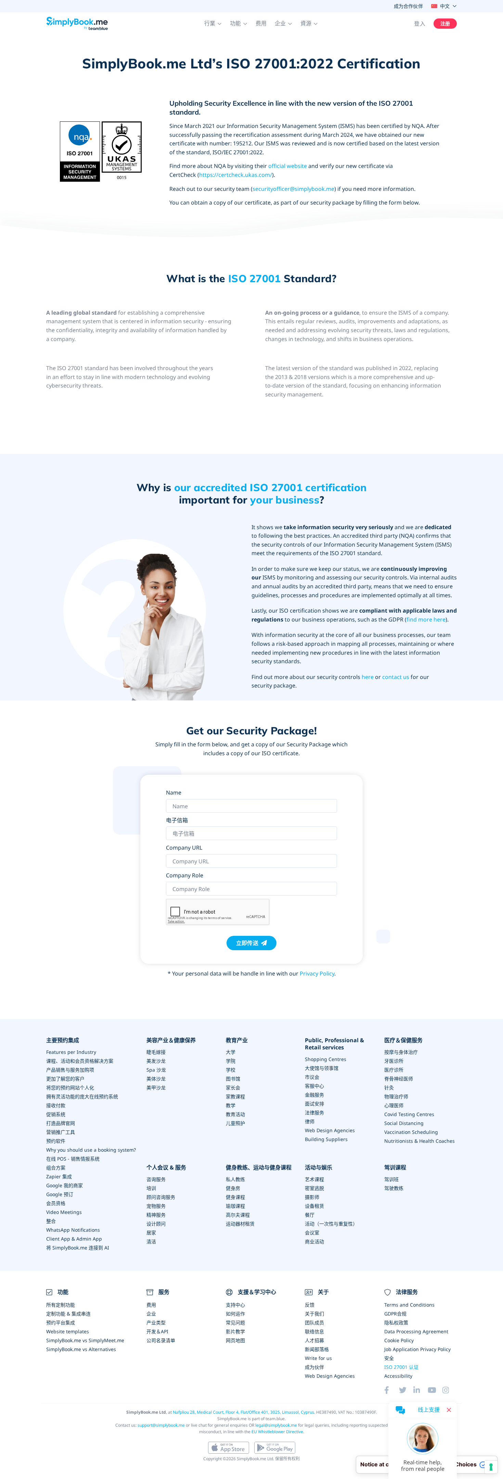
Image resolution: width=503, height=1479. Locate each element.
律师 (309, 1121)
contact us (395, 677)
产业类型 (156, 1322)
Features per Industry (71, 1052)
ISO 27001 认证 (401, 1367)
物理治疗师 (396, 1096)
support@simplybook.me (161, 1425)
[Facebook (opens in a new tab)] (391, 1390)
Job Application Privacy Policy (417, 1349)
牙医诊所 (393, 1061)
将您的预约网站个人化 (70, 1087)
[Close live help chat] (449, 1410)
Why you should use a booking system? (91, 1150)
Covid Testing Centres (409, 1114)
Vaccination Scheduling (411, 1132)
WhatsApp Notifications (73, 1230)
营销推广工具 (60, 1132)
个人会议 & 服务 (166, 1167)
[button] (213, 23)
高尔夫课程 (238, 1215)
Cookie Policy (399, 1340)
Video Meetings (64, 1212)
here (368, 677)
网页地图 (235, 1340)
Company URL (184, 847)
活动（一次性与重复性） (331, 1223)
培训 (151, 1188)
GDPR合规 (395, 1313)
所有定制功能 (60, 1304)
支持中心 (235, 1304)
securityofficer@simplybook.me (293, 189)
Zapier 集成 (59, 1176)
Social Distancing (404, 1123)
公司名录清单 (160, 1340)
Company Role (184, 875)
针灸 (389, 1087)
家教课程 (235, 1096)
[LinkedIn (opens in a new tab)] (420, 1390)
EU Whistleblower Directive (277, 1432)
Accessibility (398, 1376)
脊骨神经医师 (398, 1078)
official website (287, 166)
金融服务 (314, 1094)
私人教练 (235, 1179)
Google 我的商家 (64, 1185)
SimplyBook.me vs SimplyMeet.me (85, 1340)
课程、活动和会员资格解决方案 (79, 1061)
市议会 (312, 1077)
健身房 (233, 1188)
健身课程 (235, 1197)
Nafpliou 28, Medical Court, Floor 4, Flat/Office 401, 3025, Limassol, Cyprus (243, 1412)
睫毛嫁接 (156, 1052)
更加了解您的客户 (65, 1078)
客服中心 (314, 1086)
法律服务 (314, 1112)
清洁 (151, 1241)
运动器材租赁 (240, 1223)
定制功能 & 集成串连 (68, 1313)
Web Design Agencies (330, 1130)
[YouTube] (435, 1390)
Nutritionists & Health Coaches (419, 1141)
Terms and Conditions (409, 1304)
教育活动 (235, 1114)
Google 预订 (59, 1194)
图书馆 (233, 1078)
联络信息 (314, 1331)
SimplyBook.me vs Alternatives (81, 1349)
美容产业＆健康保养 (171, 1040)
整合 (51, 1221)
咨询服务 (156, 1179)
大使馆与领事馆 (321, 1068)
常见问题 (235, 1322)
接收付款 (55, 1105)
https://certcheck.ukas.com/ (235, 175)
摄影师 (312, 1197)
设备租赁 (314, 1206)
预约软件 (55, 1141)
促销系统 (55, 1114)
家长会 (233, 1087)
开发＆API (157, 1331)
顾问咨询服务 (160, 1197)
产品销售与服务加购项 (70, 1069)
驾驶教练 (393, 1188)
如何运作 (235, 1313)
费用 (261, 23)
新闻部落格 (317, 1349)
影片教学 (235, 1331)
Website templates (67, 1331)
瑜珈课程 (235, 1206)
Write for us (318, 1358)
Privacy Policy (317, 973)
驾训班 (391, 1179)
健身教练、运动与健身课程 (259, 1167)
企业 (151, 1313)
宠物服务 (156, 1206)
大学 (230, 1052)
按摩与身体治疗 (401, 1052)
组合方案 (55, 1167)
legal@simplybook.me (276, 1425)
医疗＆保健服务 (403, 1040)
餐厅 (309, 1215)
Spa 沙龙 (156, 1069)
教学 (230, 1105)
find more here (426, 619)
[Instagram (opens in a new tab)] (449, 1390)
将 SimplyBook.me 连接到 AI (77, 1247)
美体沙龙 (156, 1078)
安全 (389, 1358)
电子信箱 (177, 820)
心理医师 (393, 1105)
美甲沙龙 (156, 1087)
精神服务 (156, 1215)
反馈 (309, 1304)
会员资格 (55, 1203)
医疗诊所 (393, 1069)
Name (173, 792)
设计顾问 (156, 1223)
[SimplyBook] (77, 23)
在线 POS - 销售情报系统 (73, 1158)
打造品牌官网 (60, 1123)
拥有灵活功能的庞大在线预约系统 (82, 1096)
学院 (230, 1061)
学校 (230, 1069)
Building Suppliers (326, 1139)
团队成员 (314, 1322)
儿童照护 (235, 1123)
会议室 (312, 1232)
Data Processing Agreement (416, 1331)
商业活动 (314, 1241)
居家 (151, 1232)
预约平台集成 (60, 1322)
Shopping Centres (325, 1059)
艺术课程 (314, 1179)
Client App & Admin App (74, 1238)
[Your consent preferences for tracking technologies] (491, 1467)
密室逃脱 (314, 1188)
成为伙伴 (314, 1367)
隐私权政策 (396, 1322)
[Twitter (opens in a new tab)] (406, 1390)
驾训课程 (395, 1167)
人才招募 (314, 1340)
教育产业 (237, 1040)
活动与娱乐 (318, 1167)
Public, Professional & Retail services (334, 1044)
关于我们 (314, 1313)
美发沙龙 (156, 1061)
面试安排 (314, 1103)
